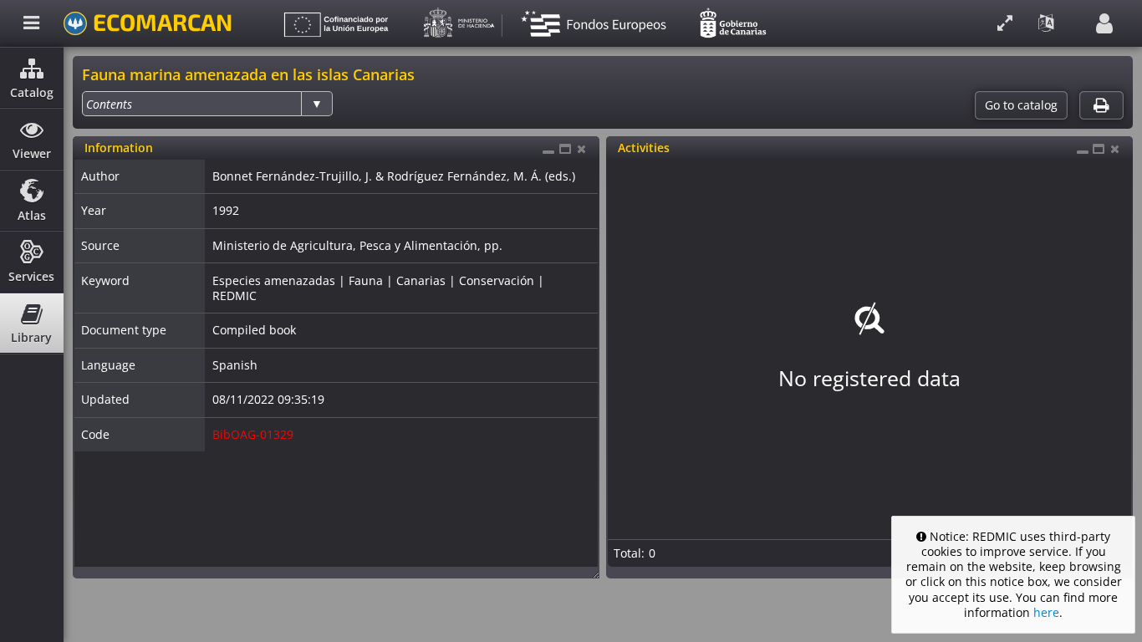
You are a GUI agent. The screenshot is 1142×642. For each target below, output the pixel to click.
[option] (109, 104)
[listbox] (207, 103)
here (1046, 612)
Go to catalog (1021, 105)
